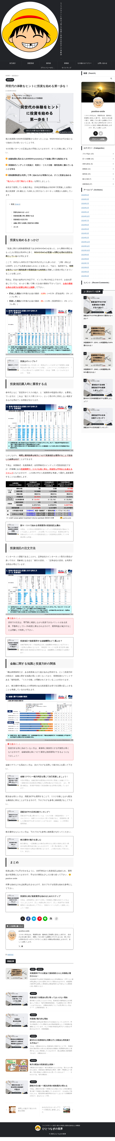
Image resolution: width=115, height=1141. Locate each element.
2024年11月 (85, 216)
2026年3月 (85, 199)
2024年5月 (85, 229)
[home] (22, 946)
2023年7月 (85, 263)
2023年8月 (85, 259)
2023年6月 (85, 267)
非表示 (17, 204)
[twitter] (22, 918)
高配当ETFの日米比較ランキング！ (96, 427)
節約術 (48, 63)
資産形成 (30, 63)
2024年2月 (85, 237)
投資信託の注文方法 (20, 219)
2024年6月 (85, 225)
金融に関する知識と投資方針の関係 (26, 223)
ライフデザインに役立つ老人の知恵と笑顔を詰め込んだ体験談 (61, 1125)
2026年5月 (85, 195)
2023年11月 (85, 246)
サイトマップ (66, 68)
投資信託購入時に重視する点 (23, 216)
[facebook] (28, 918)
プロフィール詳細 (98, 139)
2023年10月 (85, 250)
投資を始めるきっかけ (21, 212)
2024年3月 (85, 233)
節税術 (66, 63)
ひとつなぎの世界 (52, 1128)
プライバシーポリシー (48, 68)
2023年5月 (85, 272)
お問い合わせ (102, 63)
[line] (45, 918)
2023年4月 (85, 276)
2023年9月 (85, 255)
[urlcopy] (56, 918)
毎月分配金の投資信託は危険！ (42, 1064)
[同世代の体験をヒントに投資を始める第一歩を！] (34, 918)
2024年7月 (85, 220)
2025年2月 (85, 208)
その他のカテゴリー (84, 63)
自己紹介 (12, 63)
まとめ (15, 227)
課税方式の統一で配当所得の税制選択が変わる (48, 1086)
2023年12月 (85, 242)
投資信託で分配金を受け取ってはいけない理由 (48, 997)
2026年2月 (85, 203)
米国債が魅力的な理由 (39, 1019)
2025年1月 (85, 212)
